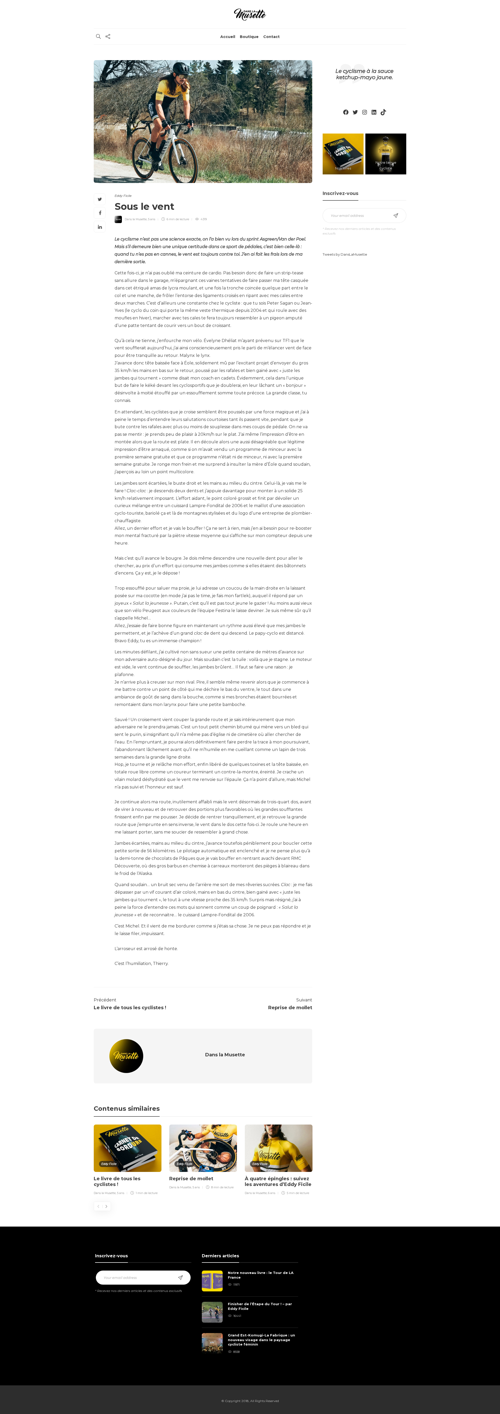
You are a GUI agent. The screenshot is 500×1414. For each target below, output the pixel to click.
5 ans (151, 219)
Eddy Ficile (123, 196)
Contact (271, 36)
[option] (127, 1160)
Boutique (249, 36)
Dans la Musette (136, 219)
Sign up (396, 215)
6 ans (271, 1193)
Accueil (227, 36)
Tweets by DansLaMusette (345, 254)
